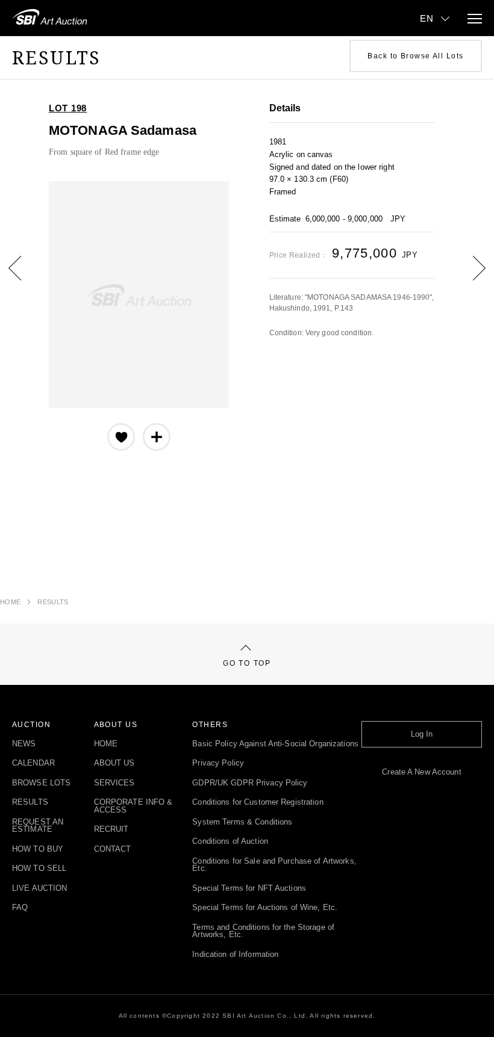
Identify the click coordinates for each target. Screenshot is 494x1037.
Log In (422, 734)
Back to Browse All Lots (415, 56)
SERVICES (114, 783)
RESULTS (52, 601)
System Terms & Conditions (242, 822)
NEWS (24, 744)
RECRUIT (111, 830)
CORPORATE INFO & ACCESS (133, 806)
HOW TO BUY (37, 849)
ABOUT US (114, 763)
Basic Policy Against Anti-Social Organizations (275, 744)
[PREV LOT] (24, 276)
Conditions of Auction (230, 842)
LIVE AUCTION (39, 889)
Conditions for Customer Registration (257, 802)
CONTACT (112, 849)
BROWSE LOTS (41, 783)
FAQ (20, 908)
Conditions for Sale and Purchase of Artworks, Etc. (274, 865)
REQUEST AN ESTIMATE (37, 826)
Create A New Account (421, 772)
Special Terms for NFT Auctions (249, 889)
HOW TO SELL (39, 869)
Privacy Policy (218, 763)
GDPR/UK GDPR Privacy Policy (249, 783)
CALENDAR (33, 763)
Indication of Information (235, 955)
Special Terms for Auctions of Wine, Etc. (264, 908)
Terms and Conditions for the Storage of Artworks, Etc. (263, 931)
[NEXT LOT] (470, 276)
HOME (10, 601)
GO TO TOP (246, 663)
